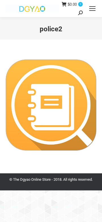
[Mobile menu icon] (92, 9)
